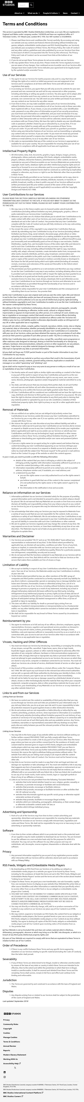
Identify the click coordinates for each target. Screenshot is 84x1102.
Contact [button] (74, 13)
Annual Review (9, 1046)
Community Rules (10, 1024)
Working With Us (10, 1059)
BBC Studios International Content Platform (22, 1093)
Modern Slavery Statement (14, 1055)
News (65, 13)
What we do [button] (33, 13)
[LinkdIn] (43, 1071)
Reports (6, 1050)
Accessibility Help (11, 1063)
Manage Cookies (10, 1037)
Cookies (6, 1033)
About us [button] (18, 13)
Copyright (7, 1028)
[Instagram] (43, 1076)
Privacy (6, 1020)
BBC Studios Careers (12, 1096)
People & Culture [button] (50, 13)
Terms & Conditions (11, 1041)
